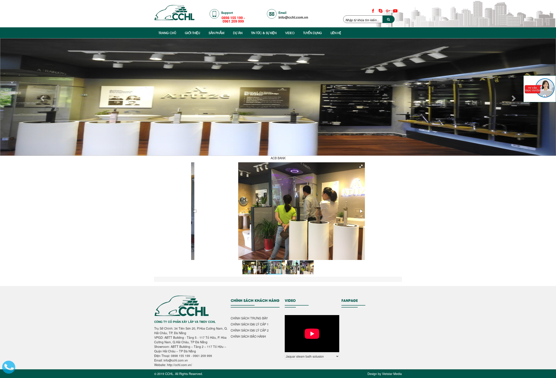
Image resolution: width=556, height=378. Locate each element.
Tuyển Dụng (312, 33)
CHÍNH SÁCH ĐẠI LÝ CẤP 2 (250, 330)
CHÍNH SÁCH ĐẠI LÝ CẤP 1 (250, 324)
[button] (360, 166)
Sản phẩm (216, 33)
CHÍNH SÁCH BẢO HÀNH (248, 336)
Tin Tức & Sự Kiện (263, 33)
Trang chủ (167, 33)
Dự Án (237, 33)
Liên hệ (336, 33)
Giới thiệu (192, 33)
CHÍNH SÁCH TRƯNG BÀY (249, 318)
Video (290, 33)
